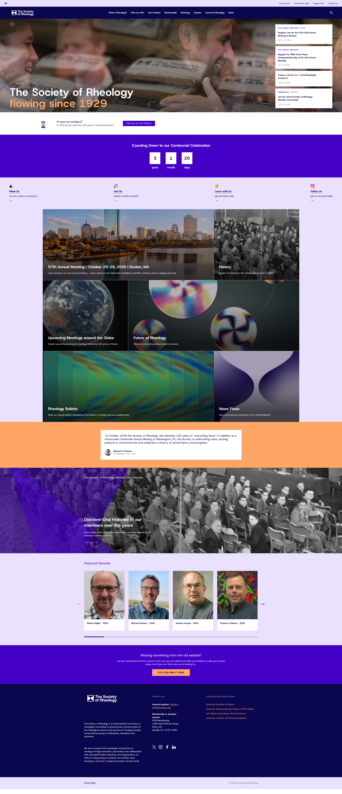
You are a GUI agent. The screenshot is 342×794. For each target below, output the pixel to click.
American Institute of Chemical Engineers (226, 718)
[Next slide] (263, 604)
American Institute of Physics (220, 704)
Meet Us (14, 191)
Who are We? (137, 12)
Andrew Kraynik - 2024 (187, 623)
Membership (170, 12)
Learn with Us (223, 191)
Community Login (301, 3)
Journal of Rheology (215, 12)
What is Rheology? (117, 12)
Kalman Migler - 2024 (97, 623)
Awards (197, 12)
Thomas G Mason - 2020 (232, 623)
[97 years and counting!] (43, 124)
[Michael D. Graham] (108, 452)
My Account (284, 3)
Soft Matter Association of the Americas (226, 713)
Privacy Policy (90, 783)
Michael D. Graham (122, 451)
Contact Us (333, 3)
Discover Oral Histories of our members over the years (113, 522)
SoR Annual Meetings (288, 28)
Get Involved (154, 12)
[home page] (22, 12)
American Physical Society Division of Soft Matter (230, 709)
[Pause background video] (12, 24)
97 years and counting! (68, 121)
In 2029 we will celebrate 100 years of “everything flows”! (85, 125)
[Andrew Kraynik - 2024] (193, 595)
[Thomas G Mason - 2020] (237, 595)
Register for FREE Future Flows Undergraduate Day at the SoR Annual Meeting (297, 57)
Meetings (185, 12)
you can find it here (171, 672)
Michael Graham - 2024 (143, 623)
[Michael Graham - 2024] (149, 595)
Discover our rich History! (139, 123)
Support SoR (318, 3)
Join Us (118, 191)
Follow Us (316, 191)
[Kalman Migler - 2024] (104, 595)
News (231, 12)
